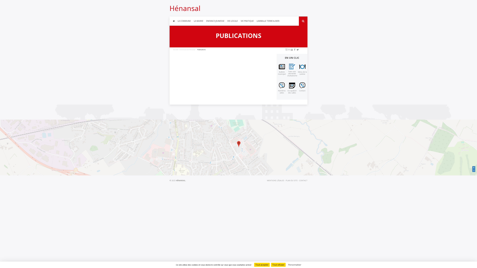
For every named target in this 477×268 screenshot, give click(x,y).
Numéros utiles (282, 91)
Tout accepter (261, 264)
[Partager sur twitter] (297, 49)
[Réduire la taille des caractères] (289, 49)
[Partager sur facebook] (294, 49)
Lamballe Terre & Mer (268, 21)
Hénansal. (181, 180)
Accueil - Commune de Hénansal (184, 49)
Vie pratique (247, 21)
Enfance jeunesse (215, 21)
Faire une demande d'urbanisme (292, 73)
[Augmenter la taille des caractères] (286, 49)
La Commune (184, 21)
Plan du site (292, 180)
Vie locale (232, 21)
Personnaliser (294, 264)
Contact (302, 90)
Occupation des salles (292, 91)
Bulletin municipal (282, 73)
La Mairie (198, 21)
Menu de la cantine (302, 73)
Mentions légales (275, 180)
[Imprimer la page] (291, 49)
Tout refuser (278, 264)
